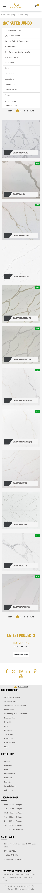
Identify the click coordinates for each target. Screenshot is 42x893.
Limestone (9, 74)
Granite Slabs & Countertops (17, 41)
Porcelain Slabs (11, 57)
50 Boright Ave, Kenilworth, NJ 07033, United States (21, 845)
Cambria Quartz (12, 106)
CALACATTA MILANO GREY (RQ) (22, 359)
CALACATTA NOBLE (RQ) (20, 524)
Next (32, 111)
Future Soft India (26, 889)
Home (3, 15)
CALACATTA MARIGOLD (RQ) (21, 235)
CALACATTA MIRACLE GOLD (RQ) (22, 442)
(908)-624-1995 (10, 851)
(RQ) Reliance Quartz (14, 30)
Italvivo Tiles (10, 84)
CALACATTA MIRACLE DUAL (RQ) (22, 401)
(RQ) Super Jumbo (15, 15)
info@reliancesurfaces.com (14, 859)
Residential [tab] (21, 643)
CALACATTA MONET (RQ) (20, 483)
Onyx (7, 68)
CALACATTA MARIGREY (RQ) (21, 277)
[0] (35, 5)
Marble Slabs (10, 47)
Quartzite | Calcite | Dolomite (17, 52)
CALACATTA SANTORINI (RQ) (21, 607)
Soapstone (9, 79)
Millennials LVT (11, 102)
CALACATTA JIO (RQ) (19, 194)
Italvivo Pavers (11, 90)
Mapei (7, 95)
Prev (10, 111)
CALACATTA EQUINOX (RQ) (20, 153)
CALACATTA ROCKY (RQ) (20, 566)
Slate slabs (9, 63)
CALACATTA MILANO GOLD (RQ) (22, 318)
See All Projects (21, 655)
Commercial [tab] (21, 647)
